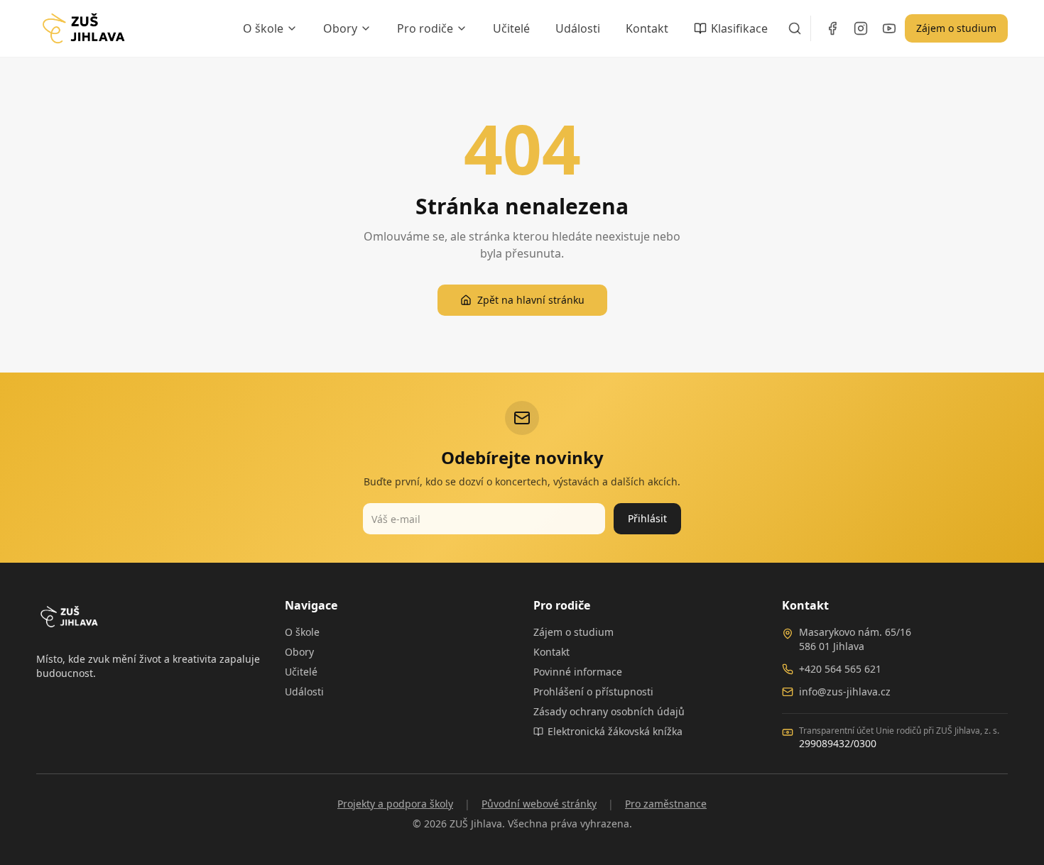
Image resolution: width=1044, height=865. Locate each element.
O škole (263, 28)
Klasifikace (739, 28)
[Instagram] (861, 28)
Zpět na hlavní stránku (530, 300)
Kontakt (647, 28)
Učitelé (511, 28)
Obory (340, 28)
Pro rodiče (425, 28)
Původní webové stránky (539, 803)
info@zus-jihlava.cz (845, 691)
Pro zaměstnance (666, 803)
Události (577, 28)
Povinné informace (577, 671)
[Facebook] (832, 28)
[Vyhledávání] (795, 28)
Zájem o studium (956, 28)
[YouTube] (889, 28)
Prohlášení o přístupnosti (593, 691)
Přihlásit (647, 518)
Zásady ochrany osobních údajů (609, 711)
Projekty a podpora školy (395, 803)
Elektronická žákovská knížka (615, 731)
